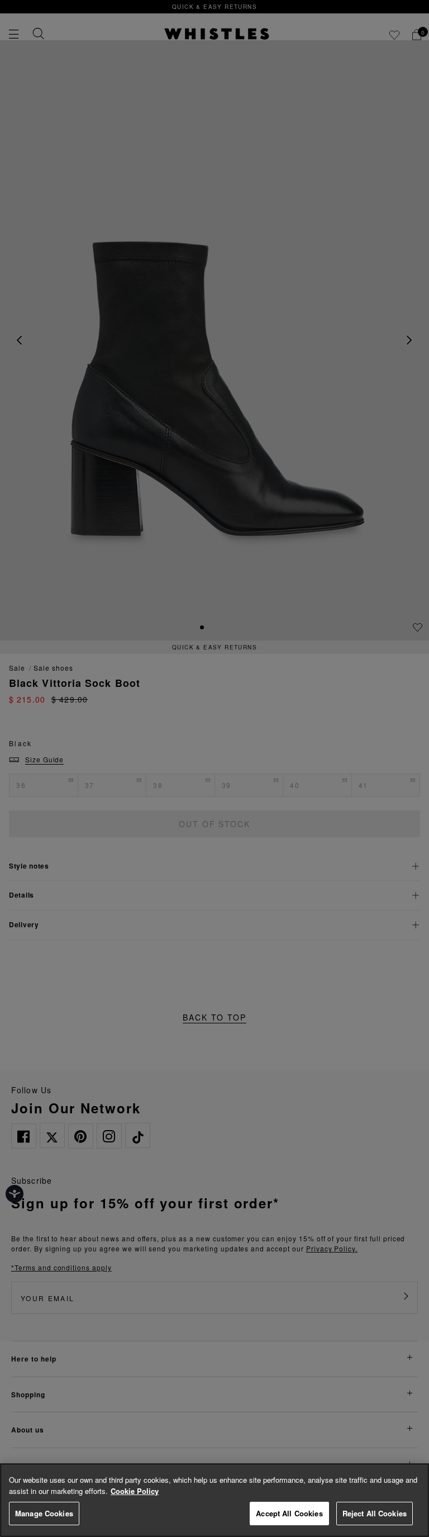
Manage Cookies (44, 1513)
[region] (214, 1500)
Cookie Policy (135, 1491)
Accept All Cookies (289, 1513)
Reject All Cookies (374, 1513)
